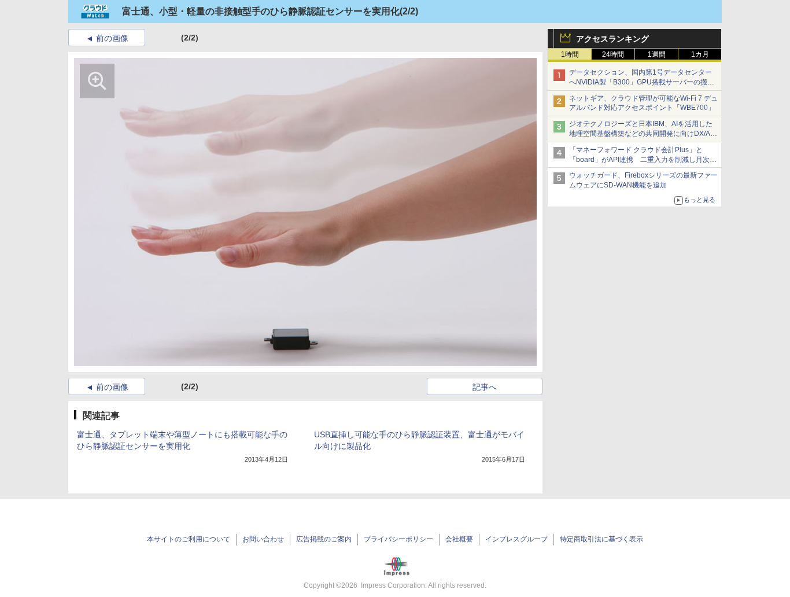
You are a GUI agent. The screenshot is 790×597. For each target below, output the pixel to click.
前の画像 (112, 38)
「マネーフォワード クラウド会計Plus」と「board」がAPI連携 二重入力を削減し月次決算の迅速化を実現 (643, 160)
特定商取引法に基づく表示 (601, 539)
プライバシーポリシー (398, 539)
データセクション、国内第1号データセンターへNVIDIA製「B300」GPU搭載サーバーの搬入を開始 (641, 82)
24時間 (613, 54)
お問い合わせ (263, 539)
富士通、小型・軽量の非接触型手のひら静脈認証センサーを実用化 (261, 11)
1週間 (657, 54)
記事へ (484, 387)
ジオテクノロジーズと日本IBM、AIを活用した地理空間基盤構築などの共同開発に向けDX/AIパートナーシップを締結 (641, 134)
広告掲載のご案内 (324, 539)
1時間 (570, 54)
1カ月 (700, 54)
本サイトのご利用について (188, 539)
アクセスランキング (612, 38)
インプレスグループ (516, 539)
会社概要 (459, 539)
